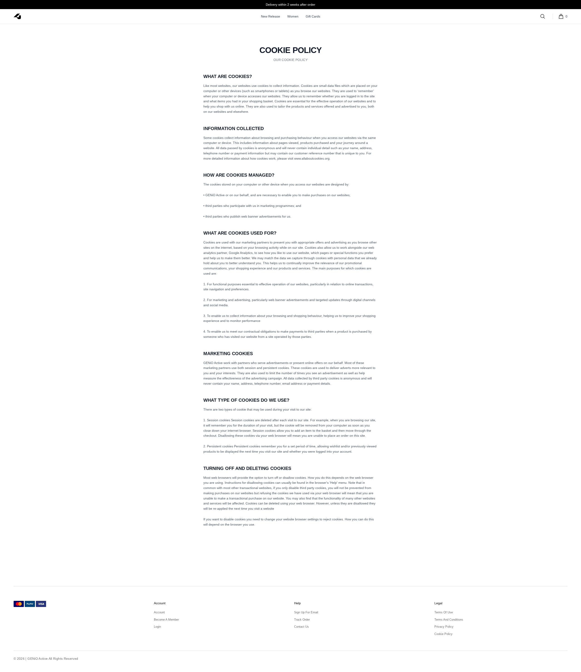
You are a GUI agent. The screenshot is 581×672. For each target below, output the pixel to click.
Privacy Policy (443, 626)
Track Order (302, 619)
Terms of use (443, 612)
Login (157, 626)
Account (159, 612)
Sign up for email (306, 612)
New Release (270, 16)
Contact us (301, 626)
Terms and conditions (448, 619)
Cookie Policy (443, 634)
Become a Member (166, 619)
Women (292, 16)
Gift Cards (313, 16)
